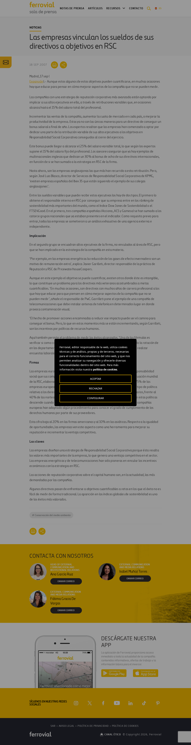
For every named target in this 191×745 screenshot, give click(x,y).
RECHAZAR (95, 388)
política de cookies (105, 369)
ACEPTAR (95, 378)
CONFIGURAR (95, 398)
